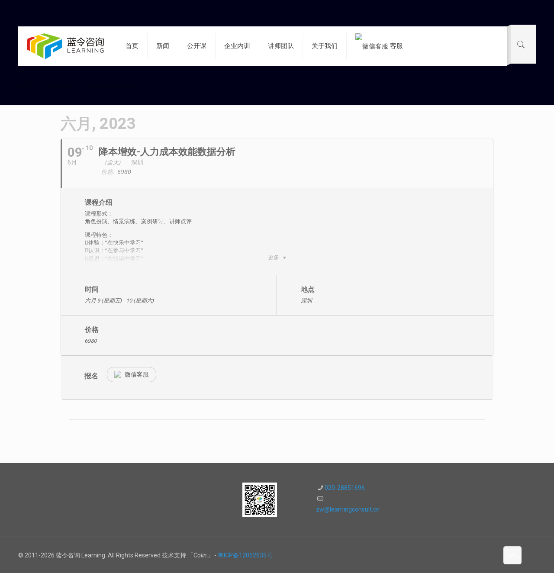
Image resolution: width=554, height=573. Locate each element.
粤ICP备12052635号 (245, 555)
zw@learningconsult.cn (348, 509)
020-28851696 (345, 487)
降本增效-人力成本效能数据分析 (92, 86)
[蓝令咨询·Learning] (65, 45)
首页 (24, 86)
